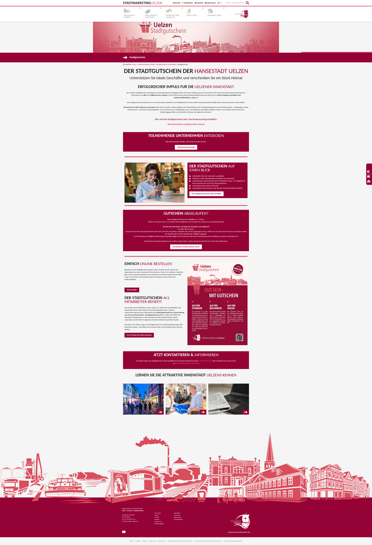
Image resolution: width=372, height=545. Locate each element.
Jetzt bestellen (132, 290)
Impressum (177, 515)
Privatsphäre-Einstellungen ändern (180, 541)
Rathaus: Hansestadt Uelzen (234, 3)
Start (131, 541)
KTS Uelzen (158, 513)
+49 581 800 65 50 (129, 519)
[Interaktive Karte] (369, 181)
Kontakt (157, 519)
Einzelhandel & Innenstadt (166, 64)
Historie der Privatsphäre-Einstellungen (208, 541)
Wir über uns (158, 521)
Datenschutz (177, 517)
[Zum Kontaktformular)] (369, 176)
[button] (154, 182)
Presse (156, 515)
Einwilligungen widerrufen (232, 541)
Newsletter (177, 513)
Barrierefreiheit (178, 519)
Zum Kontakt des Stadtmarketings (139, 335)
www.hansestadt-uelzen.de (239, 532)
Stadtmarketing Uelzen (146, 64)
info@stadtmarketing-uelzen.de (186, 363)
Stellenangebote (159, 524)
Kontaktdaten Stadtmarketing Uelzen (186, 247)
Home (134, 64)
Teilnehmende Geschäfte (186, 147)
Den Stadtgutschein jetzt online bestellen (206, 194)
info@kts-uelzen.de (132, 521)
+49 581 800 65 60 (205, 361)
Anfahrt (157, 517)
